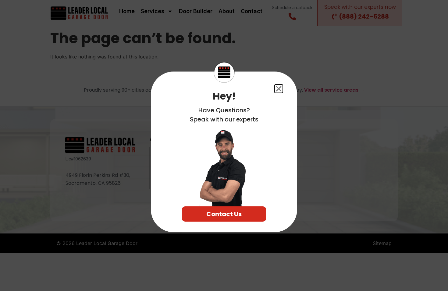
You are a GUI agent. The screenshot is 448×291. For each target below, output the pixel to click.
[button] (279, 89)
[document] (224, 145)
